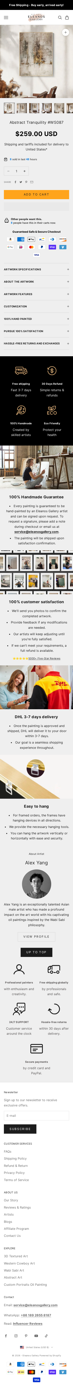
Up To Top (36, 952)
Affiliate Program (16, 1229)
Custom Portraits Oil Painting (25, 1285)
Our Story (11, 1200)
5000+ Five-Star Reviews (44, 658)
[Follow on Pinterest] (26, 1336)
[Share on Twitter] (20, 182)
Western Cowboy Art (19, 1263)
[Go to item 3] (34, 108)
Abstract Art (13, 1277)
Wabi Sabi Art (14, 1270)
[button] (36, 206)
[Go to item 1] (9, 108)
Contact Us (12, 1236)
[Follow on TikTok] (46, 1336)
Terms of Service (16, 1180)
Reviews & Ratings (17, 1207)
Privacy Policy (14, 1173)
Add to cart (36, 194)
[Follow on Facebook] (6, 1336)
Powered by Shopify (50, 1355)
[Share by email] (31, 182)
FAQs (7, 1151)
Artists (9, 1214)
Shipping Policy (15, 1158)
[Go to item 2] (21, 108)
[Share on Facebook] (15, 182)
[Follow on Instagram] (16, 1336)
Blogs (8, 1222)
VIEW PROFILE (36, 936)
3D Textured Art (16, 1256)
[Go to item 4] (46, 108)
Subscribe (20, 1129)
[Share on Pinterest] (26, 182)
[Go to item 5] (59, 108)
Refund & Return (16, 1166)
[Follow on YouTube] (36, 1336)
